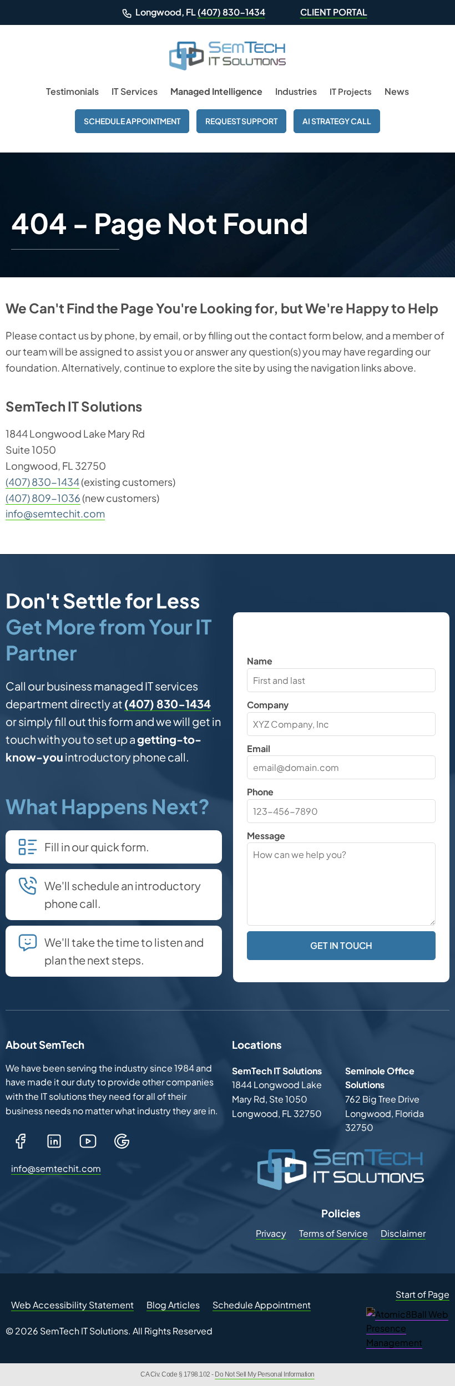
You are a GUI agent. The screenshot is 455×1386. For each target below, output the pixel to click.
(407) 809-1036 (43, 497)
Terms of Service (333, 1233)
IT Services (135, 91)
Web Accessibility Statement (72, 1305)
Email (258, 748)
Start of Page (422, 1294)
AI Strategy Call (336, 121)
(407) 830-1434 (231, 12)
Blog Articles (173, 1305)
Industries (296, 91)
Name (259, 661)
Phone (260, 792)
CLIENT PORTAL (333, 12)
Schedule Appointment (132, 121)
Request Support (241, 121)
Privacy (271, 1233)
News (397, 91)
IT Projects (351, 91)
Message (266, 835)
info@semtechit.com (55, 513)
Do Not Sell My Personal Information (265, 1374)
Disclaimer (403, 1233)
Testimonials (72, 91)
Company (268, 704)
